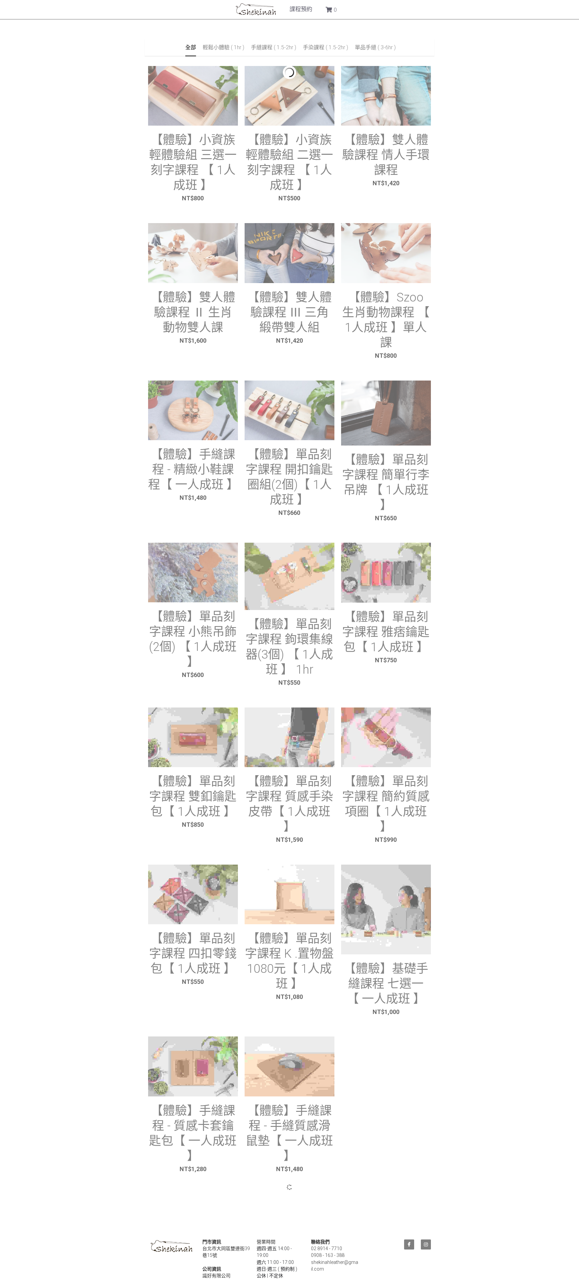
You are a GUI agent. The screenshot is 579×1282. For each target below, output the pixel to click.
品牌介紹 (228, 9)
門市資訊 (337, 9)
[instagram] (426, 1249)
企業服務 (301, 9)
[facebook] (409, 1249)
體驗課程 (264, 9)
